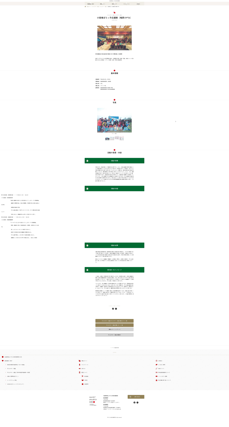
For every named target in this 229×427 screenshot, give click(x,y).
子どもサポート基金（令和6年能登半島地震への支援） (19, 372)
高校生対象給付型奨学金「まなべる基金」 (16, 364)
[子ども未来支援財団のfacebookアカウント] (134, 403)
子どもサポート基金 (95, 6)
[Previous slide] (53, 121)
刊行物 (85, 380)
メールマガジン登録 (162, 376)
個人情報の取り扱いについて (164, 380)
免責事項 (86, 384)
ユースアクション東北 (12, 380)
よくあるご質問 (161, 364)
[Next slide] (175, 121)
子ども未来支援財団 (111, 417)
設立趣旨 (86, 376)
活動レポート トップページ (114, 329)
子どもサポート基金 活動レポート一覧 (114, 325)
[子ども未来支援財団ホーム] (85, 6)
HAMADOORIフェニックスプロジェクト (15, 384)
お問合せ (160, 360)
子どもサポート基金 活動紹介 (114, 335)
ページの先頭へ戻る (115, 347)
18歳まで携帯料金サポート (12, 376)
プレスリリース (84, 364)
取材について (161, 368)
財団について (84, 372)
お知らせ (83, 368)
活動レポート (89, 6)
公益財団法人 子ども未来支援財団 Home (13, 357)
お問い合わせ (137, 396)
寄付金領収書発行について (164, 372)
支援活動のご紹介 (8, 360)
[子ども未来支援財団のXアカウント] (137, 403)
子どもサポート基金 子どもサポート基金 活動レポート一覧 (114, 321)
